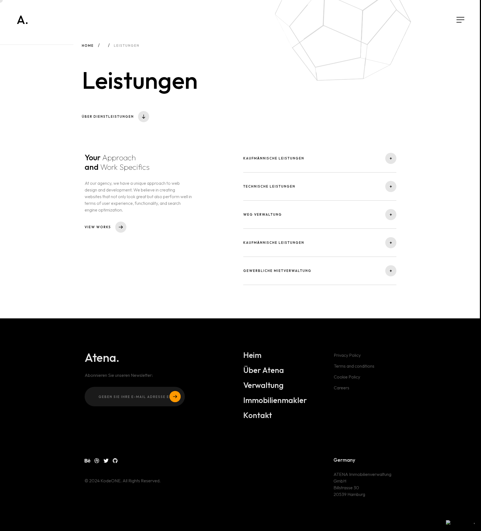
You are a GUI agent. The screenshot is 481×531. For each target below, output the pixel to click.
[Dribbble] (96, 461)
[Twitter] (106, 461)
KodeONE (110, 480)
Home (88, 45)
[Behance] (87, 461)
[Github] (115, 461)
